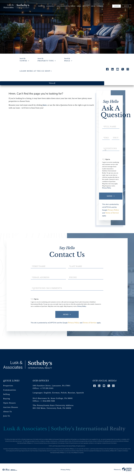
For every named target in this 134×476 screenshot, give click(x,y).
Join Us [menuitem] (93, 6)
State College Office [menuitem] (63, 6)
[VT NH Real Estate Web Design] (123, 469)
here (45, 105)
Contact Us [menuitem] (100, 6)
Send (109, 196)
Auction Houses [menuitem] (10, 407)
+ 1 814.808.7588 (47, 401)
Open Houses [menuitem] (9, 403)
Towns (23, 61)
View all (52, 83)
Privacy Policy (106, 188)
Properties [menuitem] (41, 6)
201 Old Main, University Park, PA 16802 (52, 408)
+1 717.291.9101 (47, 388)
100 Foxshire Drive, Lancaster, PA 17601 (51, 386)
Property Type (46, 61)
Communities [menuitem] (50, 6)
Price (67, 61)
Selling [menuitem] (73, 6)
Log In (116, 6)
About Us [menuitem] (85, 6)
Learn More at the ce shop (35, 71)
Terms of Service (112, 213)
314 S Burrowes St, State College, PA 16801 (53, 398)
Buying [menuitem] (79, 6)
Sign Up (126, 6)
